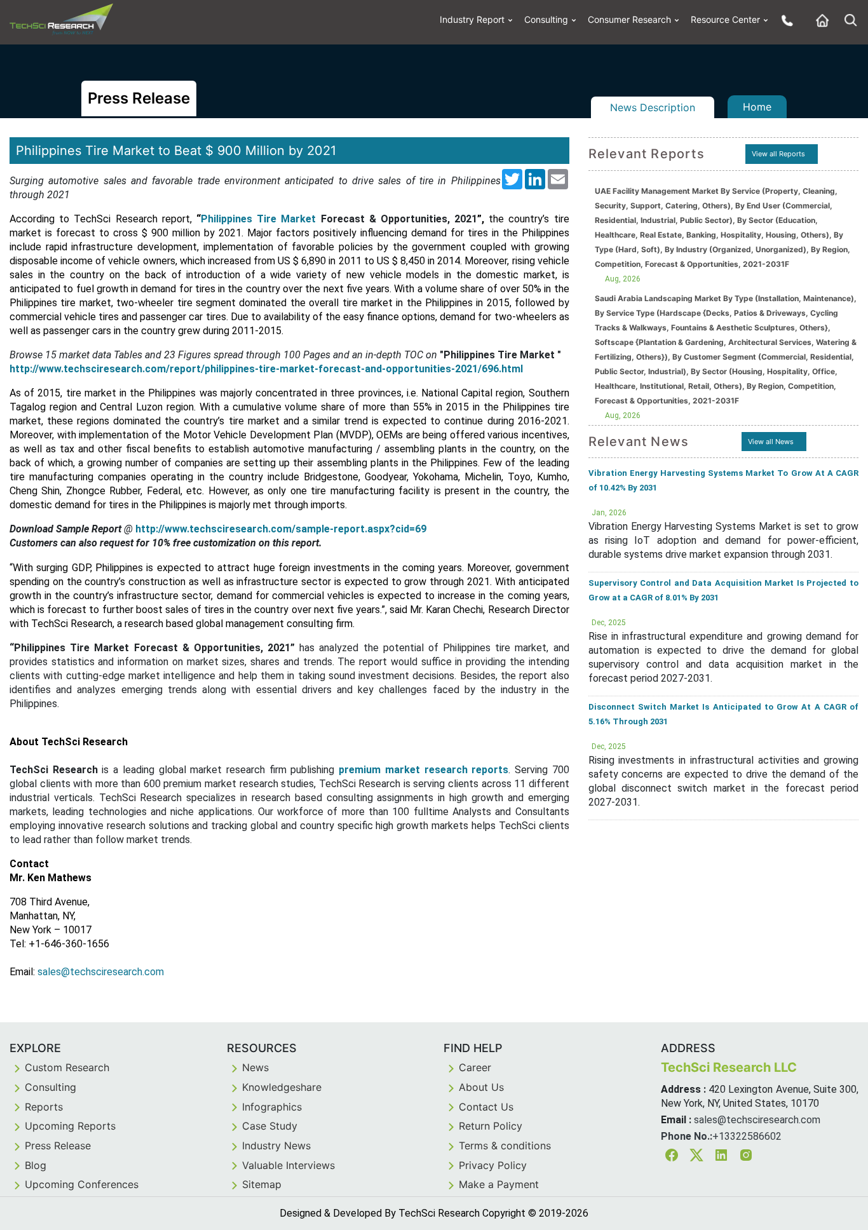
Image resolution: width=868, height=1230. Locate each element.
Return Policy (490, 1125)
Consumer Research (629, 19)
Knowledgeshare (282, 1087)
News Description (652, 107)
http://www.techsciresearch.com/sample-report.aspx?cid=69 (280, 529)
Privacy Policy (493, 1165)
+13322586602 (747, 1136)
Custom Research (67, 1067)
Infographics (272, 1106)
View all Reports (778, 153)
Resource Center (725, 19)
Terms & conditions (505, 1145)
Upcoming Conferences (82, 1184)
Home (757, 106)
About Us (481, 1087)
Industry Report (472, 19)
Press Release (58, 1145)
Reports (44, 1106)
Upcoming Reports (70, 1125)
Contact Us (486, 1106)
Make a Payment (499, 1184)
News (255, 1067)
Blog (35, 1165)
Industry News (276, 1145)
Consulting (546, 19)
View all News (771, 441)
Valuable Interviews (288, 1165)
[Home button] (819, 20)
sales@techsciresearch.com (757, 1120)
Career (475, 1067)
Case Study (269, 1125)
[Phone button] (784, 20)
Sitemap (261, 1184)
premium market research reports (423, 770)
